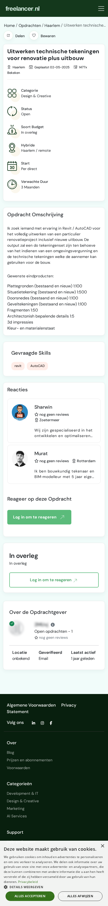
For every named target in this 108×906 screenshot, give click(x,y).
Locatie (19, 652)
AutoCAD (37, 366)
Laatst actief (83, 652)
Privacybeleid (28, 882)
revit (18, 366)
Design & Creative (23, 801)
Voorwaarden (18, 767)
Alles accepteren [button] (30, 896)
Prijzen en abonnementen (29, 760)
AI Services (17, 816)
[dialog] (54, 873)
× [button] (102, 846)
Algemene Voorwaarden (31, 705)
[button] (8, 35)
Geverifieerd (50, 652)
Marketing (15, 808)
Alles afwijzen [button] (80, 896)
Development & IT (22, 793)
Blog (10, 752)
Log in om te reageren (35, 517)
